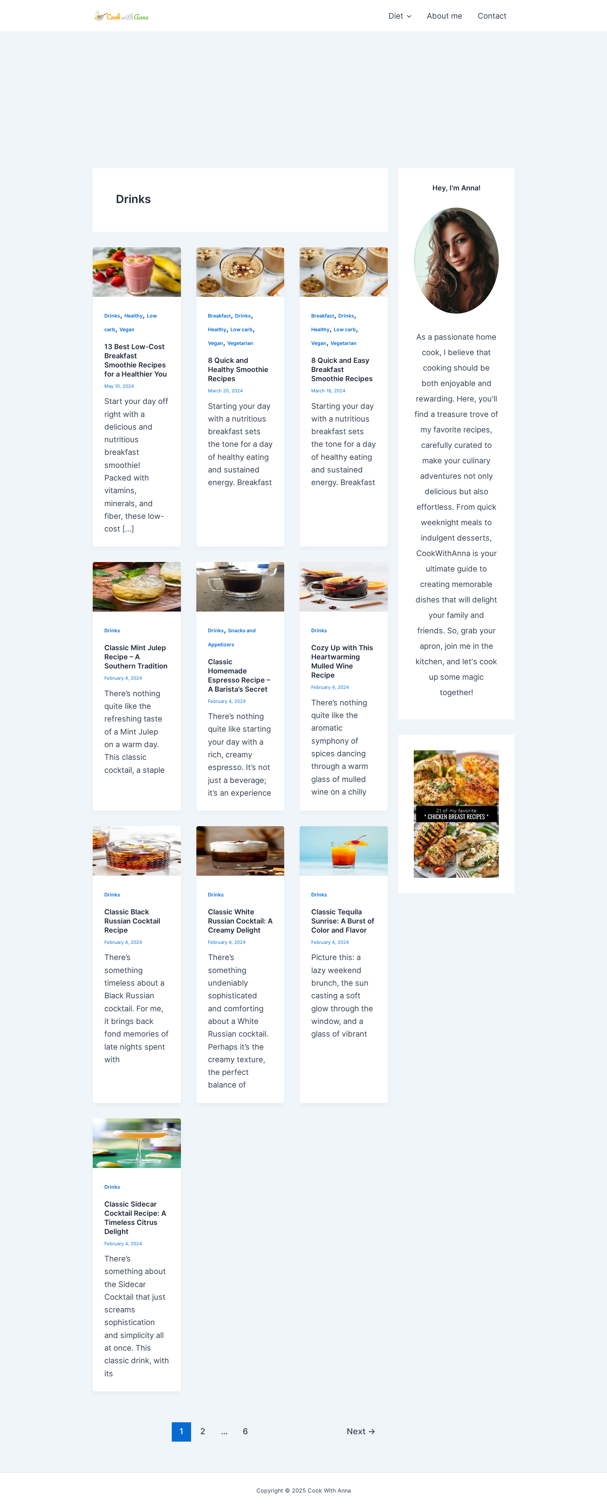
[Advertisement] (303, 84)
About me (444, 15)
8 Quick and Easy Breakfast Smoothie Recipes (342, 369)
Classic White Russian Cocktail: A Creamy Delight (240, 921)
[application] (407, 16)
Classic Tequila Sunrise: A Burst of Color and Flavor (342, 921)
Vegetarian (240, 343)
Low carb (241, 329)
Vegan (127, 329)
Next (361, 1431)
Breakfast (219, 316)
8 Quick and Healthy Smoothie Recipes (238, 369)
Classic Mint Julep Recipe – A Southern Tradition (136, 657)
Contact (492, 15)
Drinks (112, 316)
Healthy (133, 316)
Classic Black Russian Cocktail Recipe (132, 921)
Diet (396, 15)
